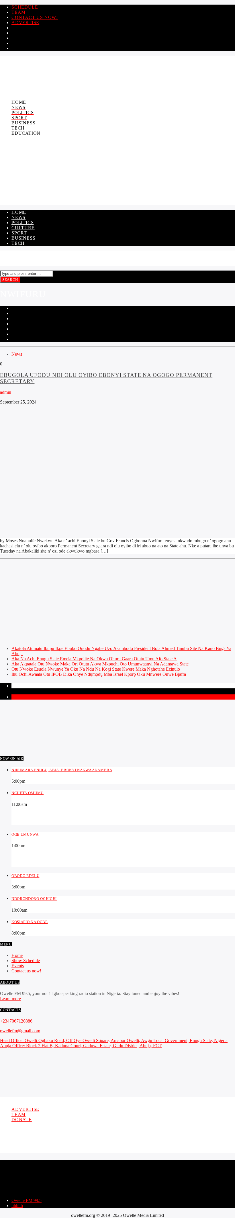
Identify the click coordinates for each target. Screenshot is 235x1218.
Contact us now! (34, 17)
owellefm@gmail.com (20, 1030)
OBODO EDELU (25, 876)
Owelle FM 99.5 (26, 1200)
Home (18, 212)
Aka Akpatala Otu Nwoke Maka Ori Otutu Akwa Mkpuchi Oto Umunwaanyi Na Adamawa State (100, 663)
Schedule (24, 7)
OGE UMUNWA (25, 834)
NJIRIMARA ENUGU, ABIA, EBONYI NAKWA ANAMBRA (61, 770)
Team (18, 12)
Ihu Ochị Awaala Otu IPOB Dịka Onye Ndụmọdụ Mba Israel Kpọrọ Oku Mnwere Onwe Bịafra (98, 674)
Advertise (25, 22)
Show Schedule (25, 960)
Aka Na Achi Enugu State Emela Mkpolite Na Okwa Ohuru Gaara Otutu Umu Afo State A (94, 658)
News (18, 217)
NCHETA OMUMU (27, 793)
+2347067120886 (16, 1021)
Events (17, 965)
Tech (18, 243)
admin (5, 392)
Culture (23, 227)
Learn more (10, 998)
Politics (22, 222)
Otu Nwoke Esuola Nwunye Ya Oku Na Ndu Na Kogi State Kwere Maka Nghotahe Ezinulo (95, 669)
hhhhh (17, 1205)
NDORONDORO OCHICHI (34, 898)
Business (23, 238)
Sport (19, 232)
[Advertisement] (117, 601)
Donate (21, 1119)
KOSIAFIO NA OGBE (29, 922)
